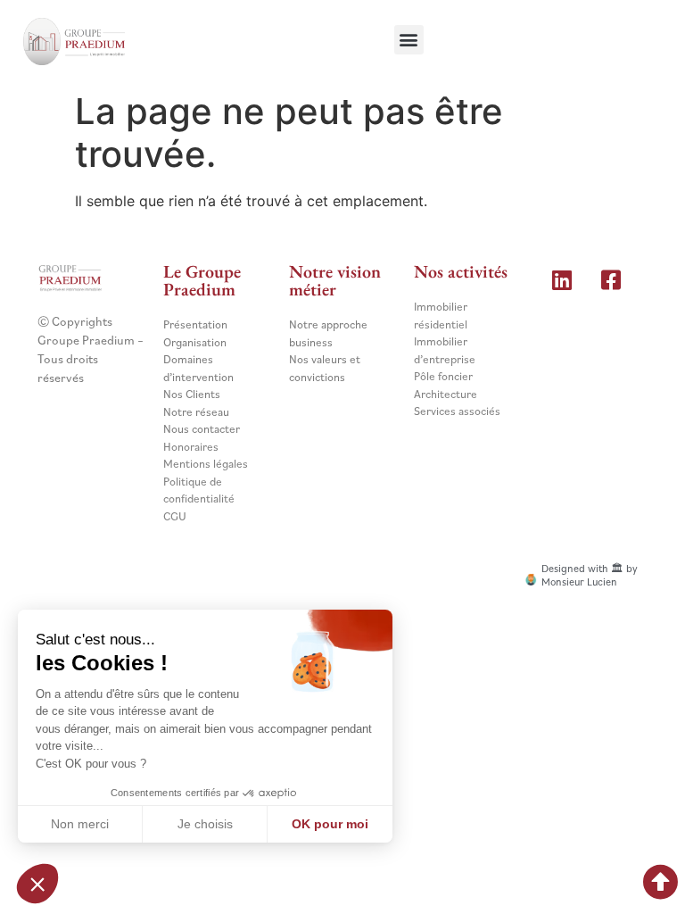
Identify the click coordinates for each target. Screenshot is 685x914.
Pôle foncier (443, 376)
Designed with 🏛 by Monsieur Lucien (589, 574)
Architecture (445, 394)
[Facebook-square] (611, 279)
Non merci (80, 824)
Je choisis (205, 824)
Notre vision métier (335, 280)
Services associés (457, 411)
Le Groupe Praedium (202, 280)
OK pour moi (330, 824)
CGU (174, 516)
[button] (409, 39)
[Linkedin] (562, 279)
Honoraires (191, 446)
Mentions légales (205, 463)
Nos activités (461, 271)
